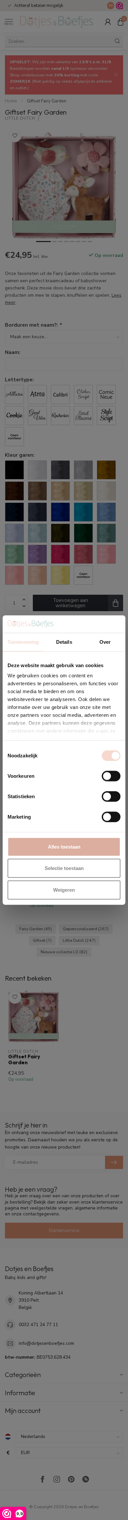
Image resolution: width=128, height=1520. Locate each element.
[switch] (111, 776)
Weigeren (64, 889)
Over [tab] (105, 641)
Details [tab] (64, 641)
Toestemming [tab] (23, 641)
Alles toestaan (64, 846)
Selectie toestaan (64, 868)
